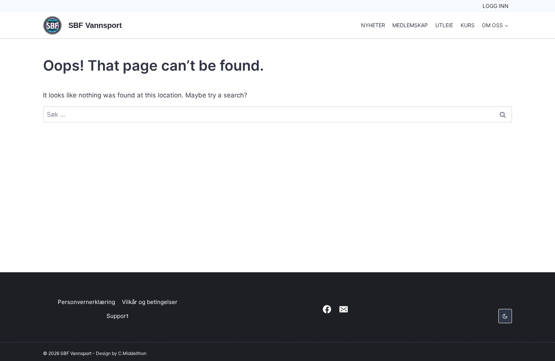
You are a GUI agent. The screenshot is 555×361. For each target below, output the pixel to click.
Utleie (444, 25)
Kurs (468, 25)
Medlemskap (410, 25)
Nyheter (373, 25)
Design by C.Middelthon (121, 353)
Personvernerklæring (86, 301)
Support (117, 315)
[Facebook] (327, 309)
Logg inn (496, 6)
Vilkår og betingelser (149, 301)
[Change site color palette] (505, 316)
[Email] (343, 309)
